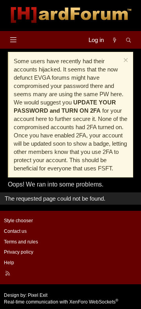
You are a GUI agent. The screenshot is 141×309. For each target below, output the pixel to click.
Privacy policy (18, 252)
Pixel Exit (37, 295)
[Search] (129, 40)
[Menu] (13, 40)
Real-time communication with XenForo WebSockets (61, 302)
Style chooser (18, 220)
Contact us (15, 231)
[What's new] (114, 40)
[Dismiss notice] (124, 61)
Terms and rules (21, 242)
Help (9, 262)
